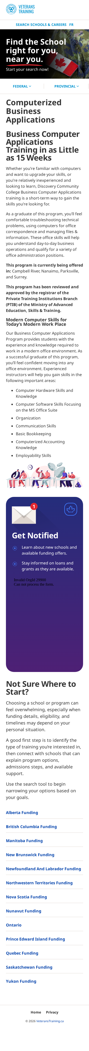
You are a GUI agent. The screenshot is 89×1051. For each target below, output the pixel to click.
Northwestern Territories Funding (39, 883)
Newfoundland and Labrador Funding (43, 868)
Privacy (52, 1012)
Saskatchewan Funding (29, 967)
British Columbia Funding (31, 826)
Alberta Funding (22, 812)
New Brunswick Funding (30, 854)
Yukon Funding (21, 981)
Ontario (14, 925)
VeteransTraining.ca (50, 1021)
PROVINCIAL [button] (65, 86)
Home (36, 1012)
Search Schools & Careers (41, 24)
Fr (71, 24)
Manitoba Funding (24, 840)
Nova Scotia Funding (26, 897)
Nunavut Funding (23, 911)
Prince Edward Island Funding (35, 939)
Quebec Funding (22, 953)
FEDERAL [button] (21, 86)
